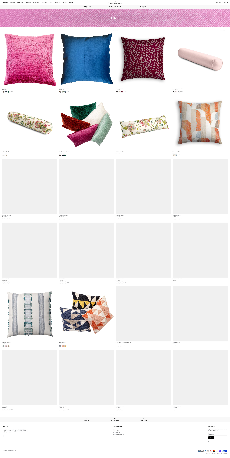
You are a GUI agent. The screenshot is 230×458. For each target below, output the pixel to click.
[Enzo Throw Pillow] (86, 313)
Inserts (51, 2)
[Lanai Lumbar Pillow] (86, 377)
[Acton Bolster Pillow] (29, 123)
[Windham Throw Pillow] (200, 250)
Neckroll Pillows (36, 2)
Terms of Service (219, 453)
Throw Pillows (5, 2)
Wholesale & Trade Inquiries (118, 434)
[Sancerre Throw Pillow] (29, 313)
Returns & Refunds (116, 432)
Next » (118, 414)
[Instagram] (208, 441)
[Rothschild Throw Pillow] (86, 59)
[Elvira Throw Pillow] (143, 59)
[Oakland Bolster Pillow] (200, 186)
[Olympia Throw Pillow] (143, 186)
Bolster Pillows (28, 2)
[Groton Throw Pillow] (200, 377)
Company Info (208, 453)
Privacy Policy (213, 453)
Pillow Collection (7, 450)
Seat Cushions (44, 2)
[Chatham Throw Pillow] (29, 186)
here (11, 433)
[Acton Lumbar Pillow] (143, 123)
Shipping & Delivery (116, 430)
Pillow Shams (12, 2)
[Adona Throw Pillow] (29, 250)
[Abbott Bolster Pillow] (200, 313)
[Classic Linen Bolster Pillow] (200, 59)
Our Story (64, 2)
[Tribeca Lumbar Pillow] (143, 377)
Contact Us (71, 2)
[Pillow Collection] (115, 2)
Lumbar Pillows (20, 2)
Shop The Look (57, 2)
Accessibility (115, 436)
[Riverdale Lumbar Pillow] (86, 123)
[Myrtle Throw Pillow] (143, 250)
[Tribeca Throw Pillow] (200, 123)
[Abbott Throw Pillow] (86, 250)
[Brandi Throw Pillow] (29, 377)
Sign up (211, 437)
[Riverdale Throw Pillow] (29, 59)
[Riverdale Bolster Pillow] (86, 186)
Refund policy (225, 453)
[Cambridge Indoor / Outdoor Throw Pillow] (143, 313)
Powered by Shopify (13, 450)
